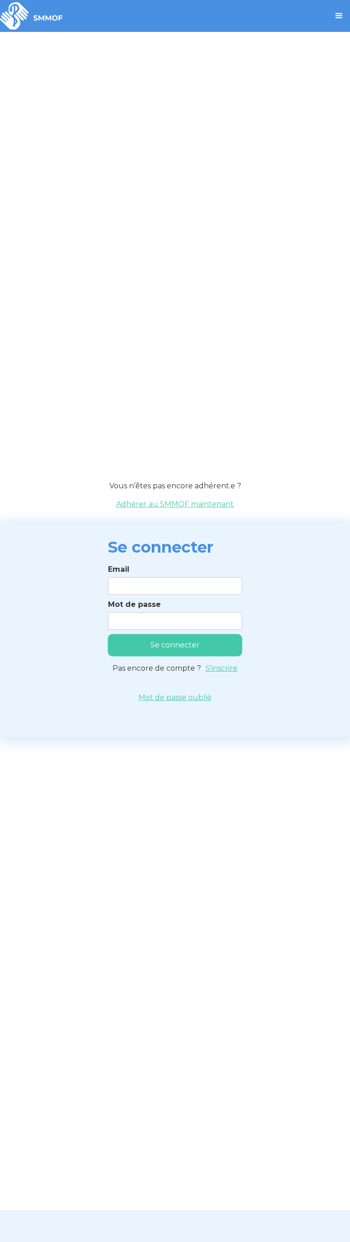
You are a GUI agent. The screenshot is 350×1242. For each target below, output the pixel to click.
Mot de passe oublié (175, 697)
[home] (31, 16)
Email (118, 569)
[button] (339, 16)
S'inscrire (221, 668)
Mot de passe (134, 604)
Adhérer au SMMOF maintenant (175, 504)
